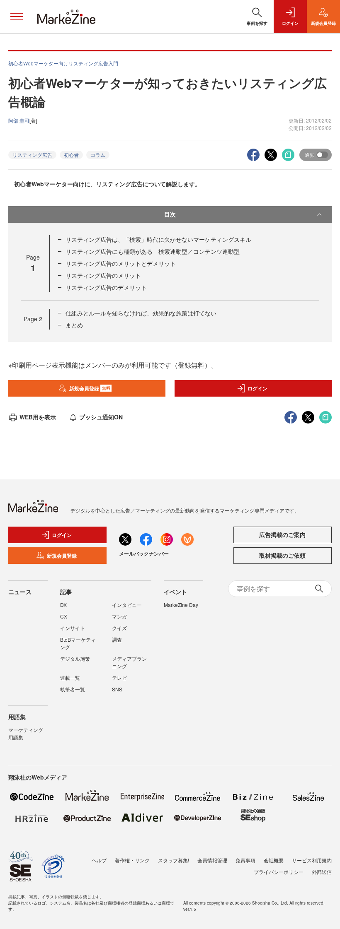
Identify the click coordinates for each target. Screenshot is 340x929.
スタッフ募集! (173, 860)
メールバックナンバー (144, 553)
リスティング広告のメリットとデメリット (121, 263)
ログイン (257, 388)
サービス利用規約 (312, 860)
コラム (97, 154)
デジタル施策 (75, 658)
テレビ (119, 677)
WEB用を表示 (37, 417)
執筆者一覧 (72, 689)
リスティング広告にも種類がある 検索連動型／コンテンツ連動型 (153, 251)
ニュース (20, 591)
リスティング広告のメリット (103, 275)
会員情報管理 (212, 860)
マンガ (119, 616)
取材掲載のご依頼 (282, 555)
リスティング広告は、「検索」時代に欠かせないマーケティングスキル (158, 239)
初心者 (71, 154)
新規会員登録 (89, 388)
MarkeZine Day (181, 604)
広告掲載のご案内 (282, 534)
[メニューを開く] (16, 16)
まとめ (74, 325)
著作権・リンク (132, 860)
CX (63, 616)
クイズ (119, 627)
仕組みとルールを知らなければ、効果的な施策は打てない (141, 313)
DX (63, 604)
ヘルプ (99, 860)
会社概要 (274, 860)
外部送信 (322, 871)
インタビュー (127, 604)
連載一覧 (70, 677)
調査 (117, 639)
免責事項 (245, 860)
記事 (66, 591)
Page (33, 319)
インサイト (72, 627)
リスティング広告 (32, 154)
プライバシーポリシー (279, 871)
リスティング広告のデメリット (106, 287)
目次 (170, 214)
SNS (117, 689)
